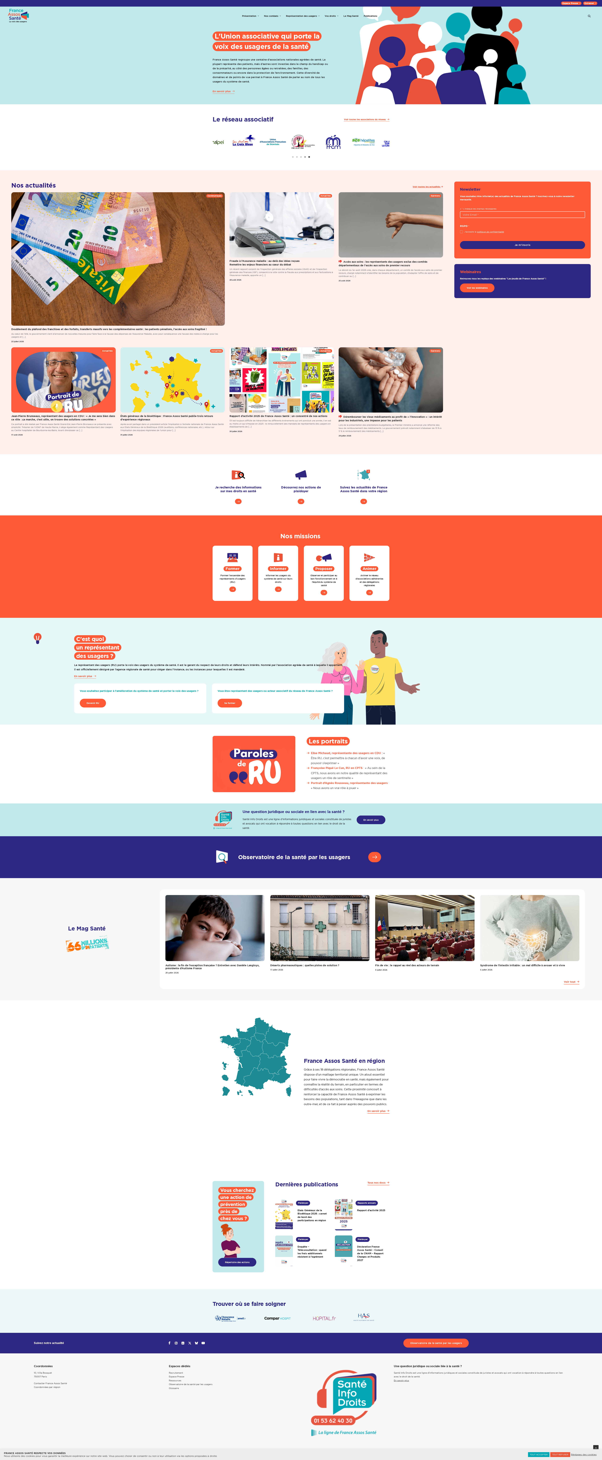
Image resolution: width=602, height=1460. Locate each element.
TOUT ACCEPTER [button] (539, 1454)
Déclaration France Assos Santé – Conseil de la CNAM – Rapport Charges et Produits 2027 (370, 1253)
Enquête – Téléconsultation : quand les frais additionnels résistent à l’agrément (312, 1252)
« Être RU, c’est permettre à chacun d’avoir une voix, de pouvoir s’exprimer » (348, 758)
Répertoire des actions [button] (237, 1262)
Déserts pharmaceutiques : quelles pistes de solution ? (304, 965)
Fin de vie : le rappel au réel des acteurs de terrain (407, 965)
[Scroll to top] (596, 1447)
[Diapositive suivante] (385, 142)
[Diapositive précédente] (216, 142)
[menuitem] (571, 3)
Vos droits (330, 16)
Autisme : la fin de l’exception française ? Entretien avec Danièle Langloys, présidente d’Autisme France (212, 967)
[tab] (293, 157)
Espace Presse (570, 3)
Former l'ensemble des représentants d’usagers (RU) (233, 578)
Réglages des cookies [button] (584, 1454)
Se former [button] (229, 703)
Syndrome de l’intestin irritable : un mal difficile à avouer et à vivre (522, 965)
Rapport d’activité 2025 (371, 1210)
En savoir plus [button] (371, 819)
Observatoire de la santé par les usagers (190, 1384)
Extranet (589, 3)
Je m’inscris (523, 245)
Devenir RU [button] (93, 703)
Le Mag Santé (351, 16)
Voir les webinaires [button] (477, 287)
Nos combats (271, 16)
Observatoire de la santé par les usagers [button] (436, 1343)
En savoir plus (401, 1380)
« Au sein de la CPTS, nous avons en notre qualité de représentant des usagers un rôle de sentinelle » (349, 772)
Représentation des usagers (301, 16)
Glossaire (174, 1388)
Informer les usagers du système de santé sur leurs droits (278, 578)
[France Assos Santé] (18, 16)
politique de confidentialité (490, 232)
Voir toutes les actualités (427, 186)
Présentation (249, 16)
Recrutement (176, 1373)
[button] (589, 16)
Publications (370, 16)
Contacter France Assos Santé (50, 1383)
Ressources (175, 1380)
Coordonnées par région (47, 1387)
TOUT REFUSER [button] (560, 1454)
